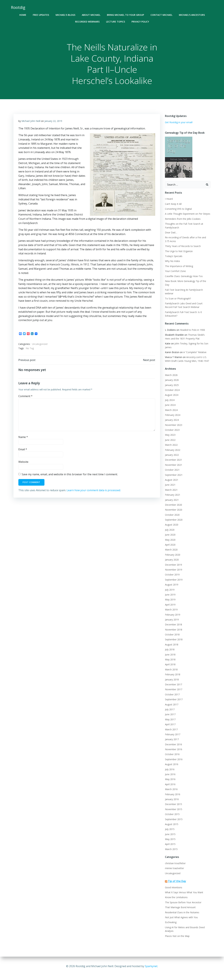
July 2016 (169, 769)
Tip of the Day (177, 881)
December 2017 (173, 684)
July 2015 (169, 829)
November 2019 (173, 569)
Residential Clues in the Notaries (182, 912)
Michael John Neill (30, 121)
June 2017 (170, 714)
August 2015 (171, 824)
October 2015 (172, 814)
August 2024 (171, 394)
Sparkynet (151, 966)
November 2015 (173, 809)
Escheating (170, 922)
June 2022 (170, 439)
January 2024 (172, 419)
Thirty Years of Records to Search (183, 246)
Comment (25, 396)
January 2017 (172, 739)
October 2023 (172, 429)
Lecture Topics (115, 21)
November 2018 (173, 629)
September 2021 (174, 474)
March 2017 (171, 729)
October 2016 (172, 754)
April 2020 (170, 544)
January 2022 (172, 454)
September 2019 (174, 579)
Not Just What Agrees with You (181, 917)
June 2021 (170, 484)
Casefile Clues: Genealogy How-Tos (184, 276)
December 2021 (173, 459)
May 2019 (170, 599)
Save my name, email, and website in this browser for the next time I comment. (70, 474)
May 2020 (170, 539)
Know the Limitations (176, 897)
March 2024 (171, 410)
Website (23, 462)
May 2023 (170, 434)
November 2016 (173, 749)
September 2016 (174, 759)
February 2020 (172, 554)
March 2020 (171, 549)
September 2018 (174, 639)
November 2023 (173, 424)
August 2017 (171, 704)
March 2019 (171, 609)
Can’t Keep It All (173, 203)
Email (22, 449)
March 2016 (171, 789)
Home (22, 14)
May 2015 (170, 839)
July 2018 (169, 649)
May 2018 (170, 659)
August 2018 (171, 644)
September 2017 (174, 699)
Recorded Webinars (87, 21)
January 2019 (172, 619)
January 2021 (172, 499)
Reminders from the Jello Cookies (183, 218)
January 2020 (172, 559)
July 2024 (169, 400)
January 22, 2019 (53, 121)
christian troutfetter (175, 863)
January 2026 (172, 379)
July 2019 (169, 589)
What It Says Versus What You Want (184, 892)
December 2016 (173, 744)
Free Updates (41, 14)
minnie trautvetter (174, 868)
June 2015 (170, 834)
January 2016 (172, 799)
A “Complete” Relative (194, 352)
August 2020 (171, 524)
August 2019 (171, 584)
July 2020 (169, 529)
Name (23, 437)
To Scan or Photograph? (178, 298)
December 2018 (173, 624)
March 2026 (171, 375)
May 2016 (170, 779)
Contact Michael (161, 14)
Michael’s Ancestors (192, 14)
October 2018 (172, 634)
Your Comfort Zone (175, 271)
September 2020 (174, 519)
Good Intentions (173, 887)
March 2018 (171, 669)
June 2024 (170, 404)
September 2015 (174, 819)
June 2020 (170, 534)
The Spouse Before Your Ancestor (183, 902)
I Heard (169, 198)
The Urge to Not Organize (179, 251)
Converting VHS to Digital (178, 208)
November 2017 (173, 689)
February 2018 (172, 674)
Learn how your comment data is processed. (94, 490)
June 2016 (170, 774)
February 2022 (172, 449)
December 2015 (173, 804)
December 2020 (173, 504)
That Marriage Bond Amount (180, 907)
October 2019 (172, 574)
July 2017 (169, 709)
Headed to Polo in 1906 (192, 329)
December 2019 (173, 564)
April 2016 (170, 784)
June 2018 (170, 654)
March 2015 (171, 849)
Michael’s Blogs (65, 14)
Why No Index (172, 261)
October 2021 (172, 469)
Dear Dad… (171, 232)
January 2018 (172, 679)
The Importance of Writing (179, 266)
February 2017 (172, 734)
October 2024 (172, 390)
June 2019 (170, 594)
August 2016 (171, 764)
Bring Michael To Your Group (125, 14)
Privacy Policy (140, 21)
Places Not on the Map (177, 936)
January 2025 (172, 385)
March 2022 (171, 444)
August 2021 (171, 479)
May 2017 (170, 719)
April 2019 (170, 604)
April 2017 (170, 724)
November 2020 (173, 509)
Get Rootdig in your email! (179, 122)
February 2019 (172, 614)
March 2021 (171, 489)
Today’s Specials (173, 256)
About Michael (91, 14)
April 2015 (170, 844)
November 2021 (173, 464)
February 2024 (172, 414)
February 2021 (172, 494)
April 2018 (170, 664)
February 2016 (172, 794)
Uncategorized (39, 344)
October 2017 (172, 694)
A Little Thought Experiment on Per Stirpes (187, 213)
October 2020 (172, 514)
